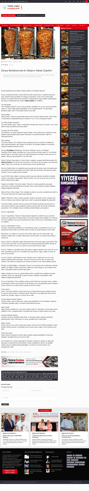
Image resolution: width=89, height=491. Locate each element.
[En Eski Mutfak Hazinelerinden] (64, 138)
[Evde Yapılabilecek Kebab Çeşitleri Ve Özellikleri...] (64, 152)
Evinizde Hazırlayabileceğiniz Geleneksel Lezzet (77, 61)
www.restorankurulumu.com (20, 482)
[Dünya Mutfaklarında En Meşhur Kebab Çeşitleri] (1, 64)
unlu (9, 352)
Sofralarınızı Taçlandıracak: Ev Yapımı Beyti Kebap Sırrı (77, 103)
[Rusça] (74, 1)
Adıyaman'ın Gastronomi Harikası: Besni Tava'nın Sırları (77, 119)
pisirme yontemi (19, 352)
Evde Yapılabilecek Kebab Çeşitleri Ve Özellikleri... (76, 148)
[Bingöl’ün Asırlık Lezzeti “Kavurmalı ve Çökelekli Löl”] (26, 466)
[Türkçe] (66, 1)
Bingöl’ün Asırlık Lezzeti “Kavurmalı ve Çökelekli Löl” (36, 465)
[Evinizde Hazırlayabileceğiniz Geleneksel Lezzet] (64, 65)
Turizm (68, 460)
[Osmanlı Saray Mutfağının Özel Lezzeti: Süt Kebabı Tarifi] (64, 79)
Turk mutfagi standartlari (72, 464)
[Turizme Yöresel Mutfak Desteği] (48, 471)
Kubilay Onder (79, 455)
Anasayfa (4, 15)
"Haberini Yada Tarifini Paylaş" (49, 373)
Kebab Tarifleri (11, 15)
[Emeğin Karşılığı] (48, 457)
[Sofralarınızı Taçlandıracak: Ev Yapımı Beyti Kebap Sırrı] (64, 108)
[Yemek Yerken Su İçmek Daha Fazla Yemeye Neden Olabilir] (26, 471)
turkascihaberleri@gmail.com (21, 1)
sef (73, 455)
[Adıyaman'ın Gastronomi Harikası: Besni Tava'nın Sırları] (64, 123)
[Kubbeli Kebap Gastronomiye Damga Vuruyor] (64, 37)
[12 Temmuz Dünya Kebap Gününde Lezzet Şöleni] (64, 51)
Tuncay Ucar (70, 457)
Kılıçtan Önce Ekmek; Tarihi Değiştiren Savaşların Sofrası (30, 16)
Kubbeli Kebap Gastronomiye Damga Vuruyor (77, 32)
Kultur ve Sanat (74, 460)
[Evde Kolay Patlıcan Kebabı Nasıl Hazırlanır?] (64, 93)
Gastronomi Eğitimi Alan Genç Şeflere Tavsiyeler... (57, 460)
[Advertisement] (26, 83)
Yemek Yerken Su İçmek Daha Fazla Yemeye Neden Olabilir (36, 471)
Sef (85, 457)
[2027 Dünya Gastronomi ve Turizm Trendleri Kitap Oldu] (26, 456)
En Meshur (12, 352)
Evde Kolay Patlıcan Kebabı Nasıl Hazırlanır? (77, 88)
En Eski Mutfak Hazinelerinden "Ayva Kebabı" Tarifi (77, 134)
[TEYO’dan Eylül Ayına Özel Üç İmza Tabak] (26, 461)
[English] (70, 1)
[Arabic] (77, 1)
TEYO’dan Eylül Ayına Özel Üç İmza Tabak (36, 461)
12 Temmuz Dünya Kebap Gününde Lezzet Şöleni (76, 47)
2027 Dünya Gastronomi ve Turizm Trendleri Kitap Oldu (36, 456)
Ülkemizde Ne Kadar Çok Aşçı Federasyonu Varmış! (57, 465)
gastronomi (69, 455)
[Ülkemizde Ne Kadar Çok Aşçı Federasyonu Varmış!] (48, 466)
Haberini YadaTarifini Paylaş (10, 471)
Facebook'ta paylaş (5, 384)
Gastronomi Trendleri (80, 462)
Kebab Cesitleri (27, 352)
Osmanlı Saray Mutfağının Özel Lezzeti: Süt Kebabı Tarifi (77, 74)
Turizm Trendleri (70, 462)
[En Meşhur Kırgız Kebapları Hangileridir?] (64, 165)
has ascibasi (81, 464)
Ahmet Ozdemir (79, 457)
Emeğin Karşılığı (54, 456)
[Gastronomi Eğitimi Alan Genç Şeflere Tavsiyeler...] (48, 461)
